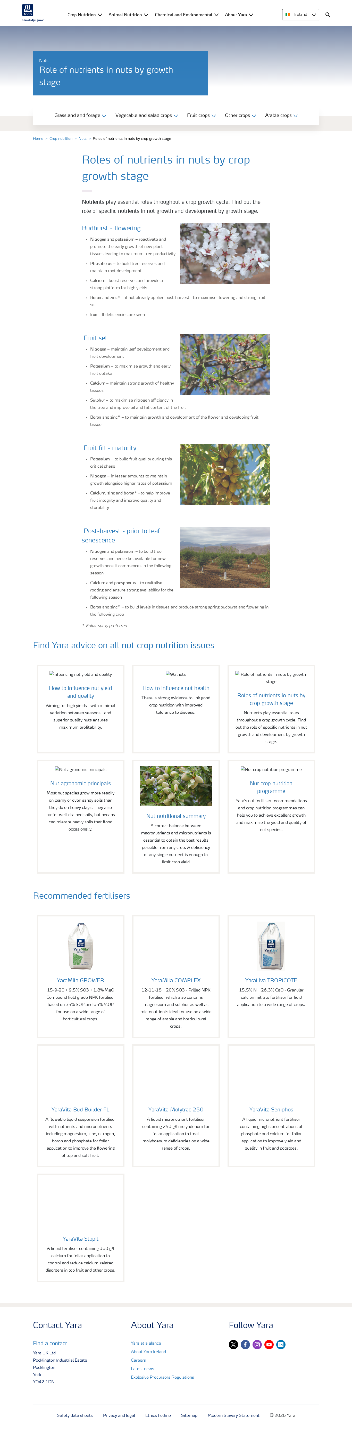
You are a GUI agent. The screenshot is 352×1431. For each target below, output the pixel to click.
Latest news (142, 1369)
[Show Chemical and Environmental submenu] (216, 14)
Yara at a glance (146, 1343)
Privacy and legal (119, 1416)
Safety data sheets (75, 1416)
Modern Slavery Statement (233, 1416)
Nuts (83, 139)
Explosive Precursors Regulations (162, 1378)
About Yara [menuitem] (236, 14)
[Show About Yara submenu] (251, 14)
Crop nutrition (60, 139)
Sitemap (189, 1416)
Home (38, 139)
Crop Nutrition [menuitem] (82, 14)
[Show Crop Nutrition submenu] (100, 14)
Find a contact (50, 1343)
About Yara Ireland (148, 1352)
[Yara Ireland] (33, 13)
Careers (138, 1361)
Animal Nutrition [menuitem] (125, 14)
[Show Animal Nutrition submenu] (146, 14)
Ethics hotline (158, 1416)
